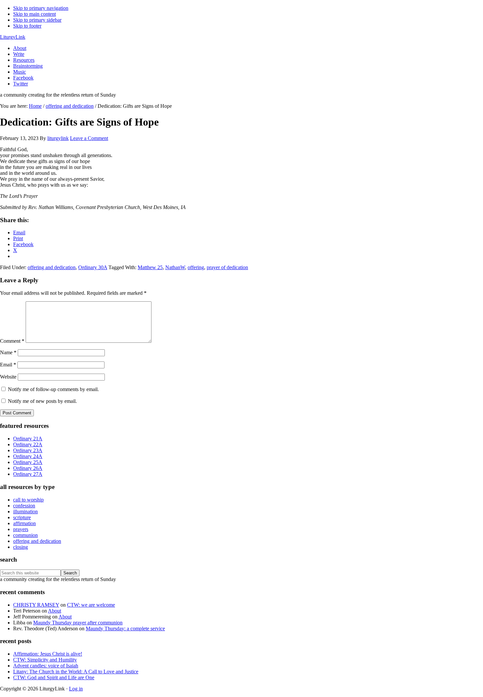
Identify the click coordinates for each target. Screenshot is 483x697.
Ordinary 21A (27, 438)
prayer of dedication (227, 267)
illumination (25, 511)
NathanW (175, 267)
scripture (22, 517)
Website (8, 377)
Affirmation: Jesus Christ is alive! (47, 654)
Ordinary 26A (27, 468)
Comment (12, 341)
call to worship (28, 499)
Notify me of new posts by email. (42, 401)
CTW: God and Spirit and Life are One (53, 677)
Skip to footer (27, 26)
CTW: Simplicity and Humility (45, 659)
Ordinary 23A (27, 450)
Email (8, 364)
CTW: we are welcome (91, 605)
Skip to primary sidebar (37, 20)
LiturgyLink (12, 37)
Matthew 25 (150, 267)
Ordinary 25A (27, 462)
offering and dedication (52, 267)
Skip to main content (34, 14)
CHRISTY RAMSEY (36, 605)
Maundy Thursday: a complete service (125, 628)
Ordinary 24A (27, 456)
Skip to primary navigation (40, 8)
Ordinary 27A (27, 474)
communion (25, 535)
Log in (76, 688)
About (54, 611)
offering (196, 267)
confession (24, 505)
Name (8, 352)
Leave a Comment (89, 138)
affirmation (24, 523)
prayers (20, 529)
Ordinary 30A (92, 267)
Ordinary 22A (27, 444)
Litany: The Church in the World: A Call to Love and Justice (75, 671)
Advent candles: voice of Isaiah (45, 665)
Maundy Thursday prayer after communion (78, 622)
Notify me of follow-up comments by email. (53, 389)
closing (20, 547)
